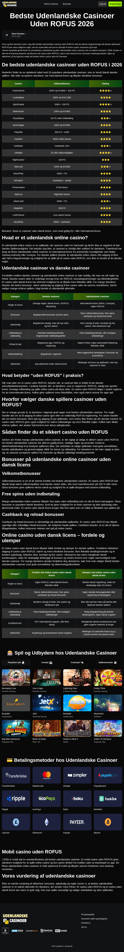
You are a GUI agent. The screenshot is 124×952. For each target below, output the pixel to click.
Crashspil (75, 662)
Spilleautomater (106, 662)
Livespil (44, 662)
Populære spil (14, 662)
